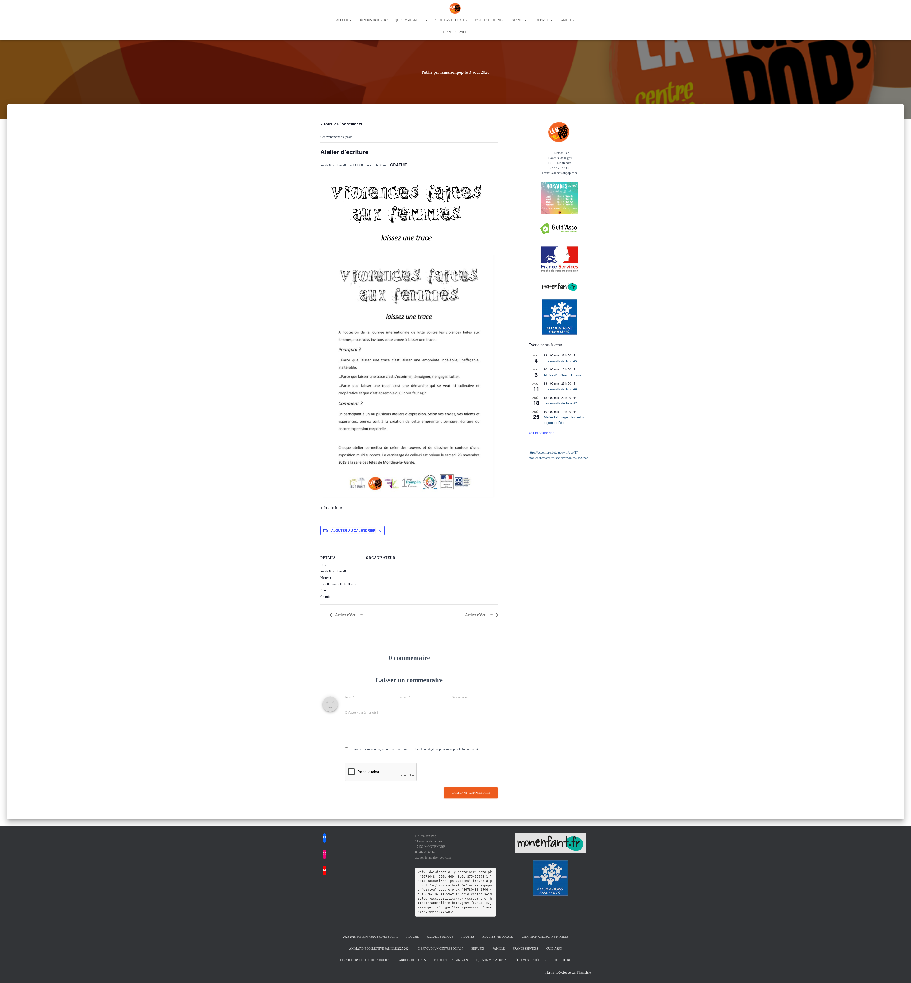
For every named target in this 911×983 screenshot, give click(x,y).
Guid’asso (542, 20)
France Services (455, 32)
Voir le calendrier (541, 432)
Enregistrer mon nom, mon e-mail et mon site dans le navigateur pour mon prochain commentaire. (417, 749)
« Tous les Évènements (341, 124)
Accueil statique (440, 936)
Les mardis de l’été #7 (560, 403)
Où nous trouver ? (373, 20)
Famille (566, 20)
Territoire (562, 960)
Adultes (467, 936)
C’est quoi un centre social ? (440, 948)
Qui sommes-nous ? (410, 20)
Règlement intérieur (530, 960)
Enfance (517, 20)
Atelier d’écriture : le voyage (565, 375)
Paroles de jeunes (489, 20)
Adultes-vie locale (449, 20)
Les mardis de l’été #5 (560, 361)
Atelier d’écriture (348, 614)
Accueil (342, 20)
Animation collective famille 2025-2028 (379, 948)
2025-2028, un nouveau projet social (370, 936)
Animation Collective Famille (544, 936)
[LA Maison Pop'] (455, 8)
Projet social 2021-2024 (451, 960)
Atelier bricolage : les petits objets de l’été (564, 420)
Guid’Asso (554, 948)
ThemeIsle (584, 972)
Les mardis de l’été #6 (560, 389)
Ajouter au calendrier (353, 530)
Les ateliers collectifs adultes (365, 960)
